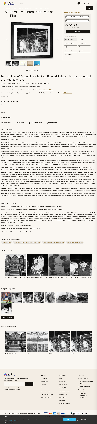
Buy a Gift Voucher (46, 397)
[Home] (10, 3)
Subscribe (29, 384)
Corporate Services (46, 391)
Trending (36, 8)
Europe (15, 242)
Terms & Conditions (64, 391)
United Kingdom (21, 242)
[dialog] (48, 419)
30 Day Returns (67, 93)
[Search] (78, 3)
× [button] (95, 416)
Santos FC (81, 242)
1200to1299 (58, 242)
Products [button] (47, 8)
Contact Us (81, 375)
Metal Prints (62, 397)
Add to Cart (77, 31)
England (27, 242)
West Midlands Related (11, 353)
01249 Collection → (7, 317)
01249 (63, 242)
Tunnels (9, 242)
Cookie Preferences (64, 403)
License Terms (63, 394)
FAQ (60, 378)
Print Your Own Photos (47, 394)
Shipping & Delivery (64, 388)
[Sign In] (91, 3)
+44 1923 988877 (84, 378)
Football (72, 242)
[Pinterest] (86, 414)
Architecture (4, 242)
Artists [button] (14, 8)
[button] (33, 422)
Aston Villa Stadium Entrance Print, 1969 (15, 277)
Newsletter (62, 400)
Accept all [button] (70, 419)
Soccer (76, 242)
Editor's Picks (28, 8)
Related (38, 242)
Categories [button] (7, 8)
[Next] (57, 39)
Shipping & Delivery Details (46, 89)
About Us (43, 375)
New (41, 8)
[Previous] (6, 39)
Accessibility (62, 375)
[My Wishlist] (84, 3)
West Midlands (33, 242)
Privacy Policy (63, 381)
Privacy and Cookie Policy (13, 420)
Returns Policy (63, 384)
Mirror (54, 242)
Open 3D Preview (33, 70)
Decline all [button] (84, 419)
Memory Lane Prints (48, 242)
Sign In (89, 8)
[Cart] (88, 3)
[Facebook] (82, 414)
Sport (68, 242)
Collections (20, 8)
